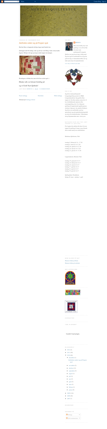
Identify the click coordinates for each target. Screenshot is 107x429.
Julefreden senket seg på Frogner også (33, 43)
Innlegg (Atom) (30, 100)
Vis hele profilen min (72, 63)
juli (70, 376)
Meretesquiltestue (53, 9)
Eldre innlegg (58, 96)
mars (70, 384)
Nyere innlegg (23, 96)
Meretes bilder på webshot (72, 263)
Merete (78, 42)
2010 (68, 355)
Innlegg (70, 415)
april (70, 382)
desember (72, 357)
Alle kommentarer (73, 418)
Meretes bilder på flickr (71, 261)
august (71, 373)
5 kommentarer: (45, 88)
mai (70, 379)
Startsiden (40, 96)
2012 (68, 350)
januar (71, 390)
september (72, 371)
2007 (68, 398)
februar (71, 387)
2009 (68, 393)
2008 (68, 396)
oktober (71, 368)
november (72, 365)
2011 (68, 352)
